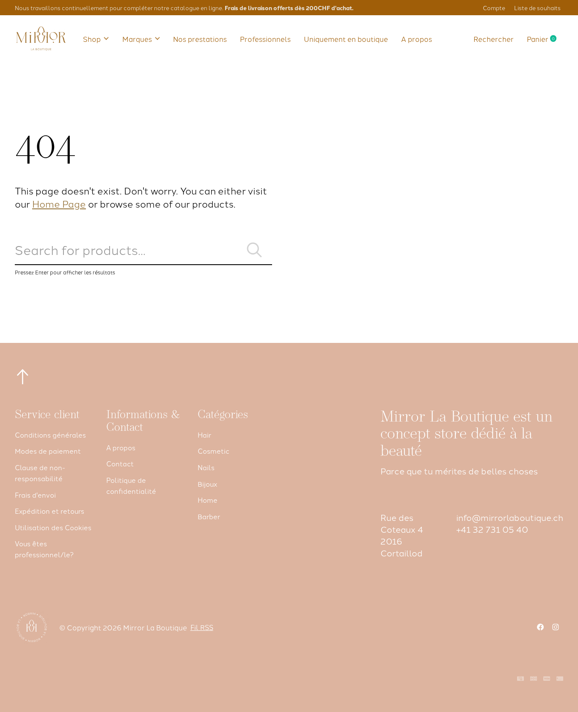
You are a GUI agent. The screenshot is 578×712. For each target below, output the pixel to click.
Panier (545, 39)
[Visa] (546, 679)
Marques (137, 39)
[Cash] (520, 679)
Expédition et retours (49, 510)
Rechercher (493, 39)
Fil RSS (201, 627)
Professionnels (265, 39)
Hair (204, 434)
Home (207, 499)
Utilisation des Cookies (53, 527)
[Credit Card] (559, 679)
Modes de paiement (48, 450)
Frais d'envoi (35, 494)
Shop (92, 39)
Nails (206, 467)
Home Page (59, 203)
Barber (209, 516)
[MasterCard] (533, 679)
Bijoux (207, 483)
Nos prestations (200, 39)
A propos (416, 39)
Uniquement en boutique (346, 39)
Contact (120, 463)
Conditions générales (50, 434)
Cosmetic (213, 450)
